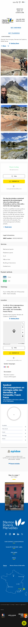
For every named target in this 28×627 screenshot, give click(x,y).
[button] (17, 2)
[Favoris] (19, 2)
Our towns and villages (5, 604)
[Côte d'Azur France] (12, 615)
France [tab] (5, 565)
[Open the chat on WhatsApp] (24, 623)
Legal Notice (22, 604)
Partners (17, 604)
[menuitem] (19, 11)
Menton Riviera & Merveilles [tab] (17, 565)
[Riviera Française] (3, 615)
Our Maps (12, 604)
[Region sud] (23, 615)
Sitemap (2, 609)
